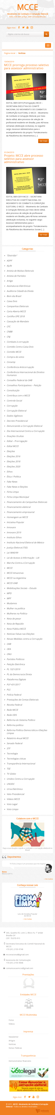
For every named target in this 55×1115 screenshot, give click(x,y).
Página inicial (9, 53)
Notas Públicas (15, 1048)
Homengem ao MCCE (17, 517)
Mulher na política (16, 608)
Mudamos (12, 603)
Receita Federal (14, 704)
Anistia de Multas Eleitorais (20, 270)
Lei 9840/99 (12, 552)
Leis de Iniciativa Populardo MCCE (27, 915)
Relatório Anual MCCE (17, 738)
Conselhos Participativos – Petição (24, 385)
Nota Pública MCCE (16, 628)
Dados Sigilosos (15, 415)
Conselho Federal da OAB (19, 380)
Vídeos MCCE (13, 799)
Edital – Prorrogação (17, 441)
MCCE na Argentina (16, 578)
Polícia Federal (14, 694)
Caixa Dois (12, 301)
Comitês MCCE (14, 351)
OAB (9, 643)
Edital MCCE (13, 446)
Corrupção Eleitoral (16, 410)
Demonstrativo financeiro (20, 1061)
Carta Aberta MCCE (16, 311)
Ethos (9, 471)
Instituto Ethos (14, 537)
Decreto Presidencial (17, 420)
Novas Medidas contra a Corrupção (24, 638)
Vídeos (12, 1024)
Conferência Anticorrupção (20, 367)
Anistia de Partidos (16, 275)
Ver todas (28, 919)
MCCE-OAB (12, 583)
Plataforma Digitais (16, 679)
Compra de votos (15, 356)
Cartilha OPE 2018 (16, 316)
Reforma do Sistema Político (21, 720)
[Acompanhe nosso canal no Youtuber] (27, 27)
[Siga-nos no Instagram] (31, 27)
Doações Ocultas (15, 436)
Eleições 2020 (13, 466)
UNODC (10, 783)
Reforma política (15, 725)
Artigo (10, 280)
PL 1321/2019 (13, 669)
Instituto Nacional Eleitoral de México (25, 542)
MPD (9, 593)
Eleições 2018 (13, 461)
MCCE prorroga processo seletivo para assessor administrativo (26, 66)
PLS (8, 689)
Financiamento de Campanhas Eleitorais (27, 502)
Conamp (11, 362)
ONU (9, 654)
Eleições (11, 451)
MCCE (27, 7)
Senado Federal (14, 743)
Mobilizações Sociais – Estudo (21, 588)
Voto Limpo (12, 809)
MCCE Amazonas (15, 572)
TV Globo (11, 773)
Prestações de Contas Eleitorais (22, 699)
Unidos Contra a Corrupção (20, 778)
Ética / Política (14, 476)
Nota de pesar (14, 618)
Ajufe (9, 265)
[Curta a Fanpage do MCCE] (19, 27)
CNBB (9, 331)
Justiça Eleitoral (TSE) (17, 547)
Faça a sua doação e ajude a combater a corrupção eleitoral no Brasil (27, 849)
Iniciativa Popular (15, 522)
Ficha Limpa (13, 491)
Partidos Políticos (15, 659)
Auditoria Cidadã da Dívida (20, 291)
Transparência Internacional (21, 763)
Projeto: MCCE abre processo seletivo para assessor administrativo (23, 159)
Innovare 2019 (14, 532)
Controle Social (14, 400)
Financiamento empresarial (20, 512)
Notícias (12, 1044)
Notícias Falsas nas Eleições (20, 633)
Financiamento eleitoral (18, 507)
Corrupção (12, 405)
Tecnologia (12, 753)
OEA (9, 649)
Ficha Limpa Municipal (18, 496)
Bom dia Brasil (14, 296)
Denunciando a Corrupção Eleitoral (24, 425)
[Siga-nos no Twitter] (23, 27)
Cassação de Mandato (18, 321)
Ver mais (43, 141)
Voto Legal (12, 804)
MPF (9, 598)
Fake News (12, 481)
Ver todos (49, 879)
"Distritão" (12, 255)
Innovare (11, 527)
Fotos (11, 1020)
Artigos (12, 1040)
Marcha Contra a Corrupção (21, 562)
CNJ (8, 336)
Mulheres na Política (17, 613)
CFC (8, 326)
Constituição (13, 390)
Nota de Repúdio (15, 623)
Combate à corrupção (18, 341)
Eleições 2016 (13, 456)
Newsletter (13, 1037)
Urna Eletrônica (14, 789)
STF (8, 748)
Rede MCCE (12, 709)
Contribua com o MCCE (18, 395)
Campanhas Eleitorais (18, 306)
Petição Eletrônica (16, 664)
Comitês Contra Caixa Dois (20, 346)
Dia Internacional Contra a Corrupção (25, 431)
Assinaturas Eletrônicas (18, 285)
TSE (8, 768)
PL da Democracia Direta (19, 674)
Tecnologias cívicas (16, 758)
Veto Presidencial (15, 794)
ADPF (9, 260)
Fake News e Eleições (17, 486)
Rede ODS (12, 714)
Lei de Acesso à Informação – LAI (23, 557)
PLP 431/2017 (13, 684)
